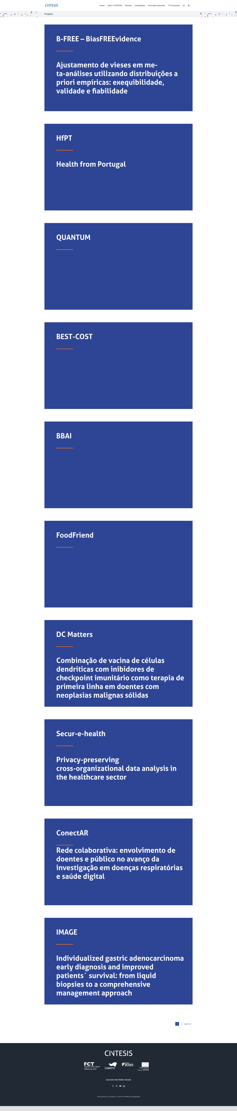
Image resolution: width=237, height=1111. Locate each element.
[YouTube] (120, 1086)
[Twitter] (117, 1086)
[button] (188, 5)
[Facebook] (113, 1086)
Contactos (112, 1096)
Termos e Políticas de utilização (128, 1096)
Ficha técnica (102, 1096)
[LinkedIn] (124, 1086)
